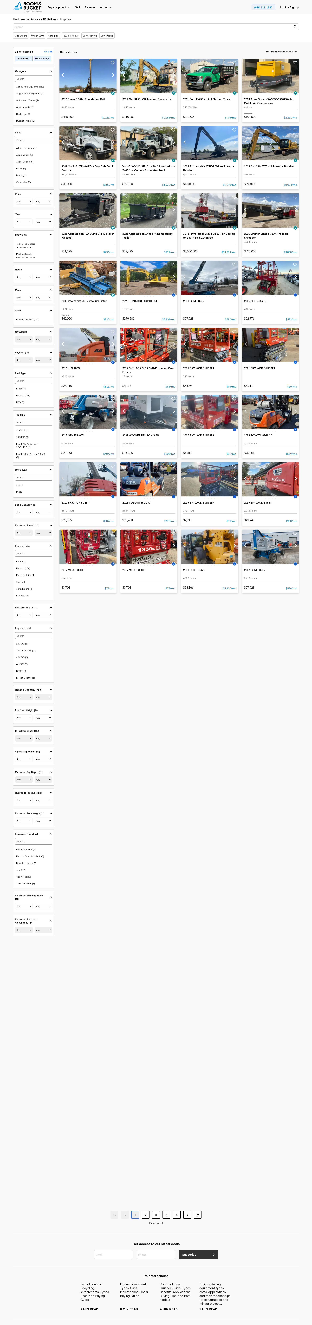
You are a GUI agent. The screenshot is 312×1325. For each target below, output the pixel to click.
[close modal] (189, 598)
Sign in (138, 643)
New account (173, 643)
